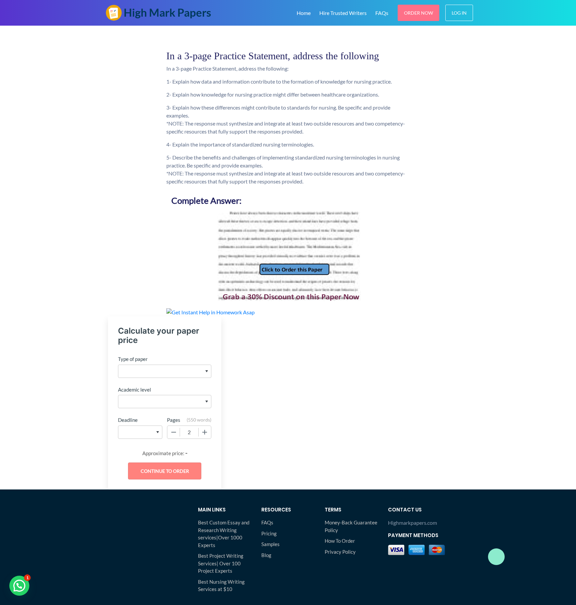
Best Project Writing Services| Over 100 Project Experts (220, 563)
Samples (270, 544)
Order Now (418, 13)
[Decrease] (173, 432)
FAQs (381, 13)
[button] (19, 586)
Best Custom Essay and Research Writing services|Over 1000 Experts (223, 533)
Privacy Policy (340, 552)
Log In (459, 13)
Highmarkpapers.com (412, 522)
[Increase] (204, 432)
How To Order (340, 541)
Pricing (269, 533)
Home (304, 13)
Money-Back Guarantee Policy (351, 526)
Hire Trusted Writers (343, 13)
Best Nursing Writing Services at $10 (221, 585)
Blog (266, 555)
